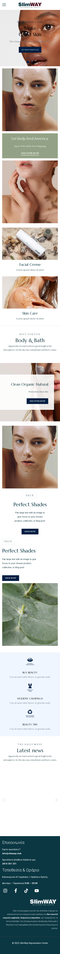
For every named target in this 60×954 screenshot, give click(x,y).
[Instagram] (5, 891)
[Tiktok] (26, 891)
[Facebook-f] (16, 891)
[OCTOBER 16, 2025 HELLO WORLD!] (30, 769)
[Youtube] (37, 891)
